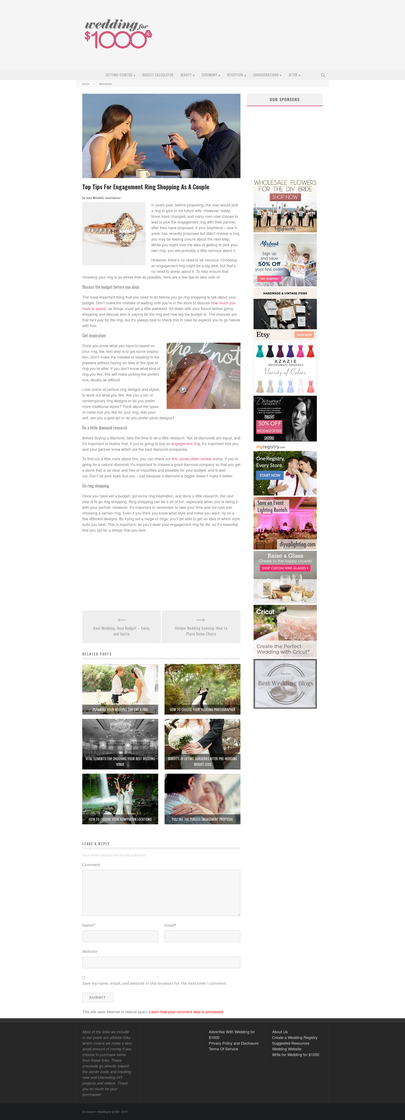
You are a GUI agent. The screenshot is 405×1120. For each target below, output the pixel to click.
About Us (280, 1031)
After (293, 74)
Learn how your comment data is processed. (186, 1011)
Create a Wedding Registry (294, 1037)
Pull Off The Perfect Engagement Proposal (202, 819)
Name (88, 925)
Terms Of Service (223, 1048)
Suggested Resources (290, 1043)
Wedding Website (286, 1048)
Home (85, 83)
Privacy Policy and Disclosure (234, 1043)
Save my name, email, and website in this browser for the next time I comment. (154, 983)
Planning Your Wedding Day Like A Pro (120, 709)
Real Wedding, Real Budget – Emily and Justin (121, 631)
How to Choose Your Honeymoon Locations (120, 819)
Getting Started (119, 74)
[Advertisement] (250, 38)
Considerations (266, 74)
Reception (235, 74)
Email (171, 925)
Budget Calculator (158, 74)
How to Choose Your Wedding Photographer (202, 709)
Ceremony (209, 74)
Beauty (186, 74)
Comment (91, 864)
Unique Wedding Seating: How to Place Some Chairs (201, 631)
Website (89, 951)
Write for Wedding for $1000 (295, 1054)
